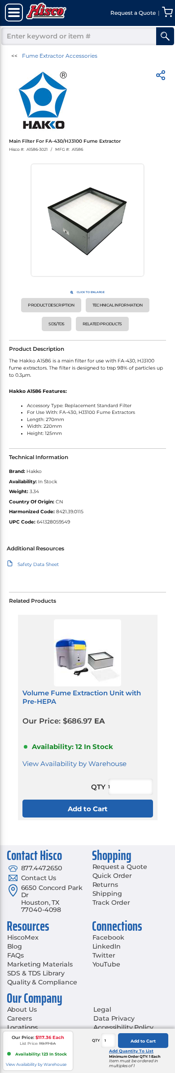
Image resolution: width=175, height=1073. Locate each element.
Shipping (107, 893)
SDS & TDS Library (36, 973)
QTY (96, 1040)
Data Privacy (113, 1018)
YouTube (106, 964)
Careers (19, 1018)
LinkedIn (106, 946)
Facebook (108, 937)
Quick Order (112, 875)
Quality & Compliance (42, 982)
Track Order (111, 902)
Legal (102, 1009)
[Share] (160, 77)
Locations (22, 1027)
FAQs (15, 955)
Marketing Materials (40, 964)
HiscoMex (23, 937)
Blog (14, 946)
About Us (22, 1009)
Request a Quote (119, 866)
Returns (105, 884)
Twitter (103, 955)
